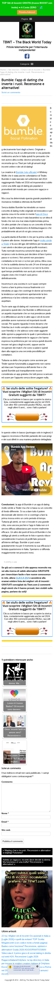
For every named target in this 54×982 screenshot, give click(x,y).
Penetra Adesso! (27, 12)
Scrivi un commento (11, 92)
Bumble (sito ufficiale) (26, 172)
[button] (24, 19)
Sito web (6, 830)
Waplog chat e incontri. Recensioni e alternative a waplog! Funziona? (27, 851)
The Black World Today (35, 980)
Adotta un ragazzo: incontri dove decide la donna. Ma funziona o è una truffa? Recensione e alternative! (27, 862)
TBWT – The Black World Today (27, 42)
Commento (7, 782)
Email (5, 822)
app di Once (42, 214)
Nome (5, 813)
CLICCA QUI (22, 578)
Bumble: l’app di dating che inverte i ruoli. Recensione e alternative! (23, 84)
